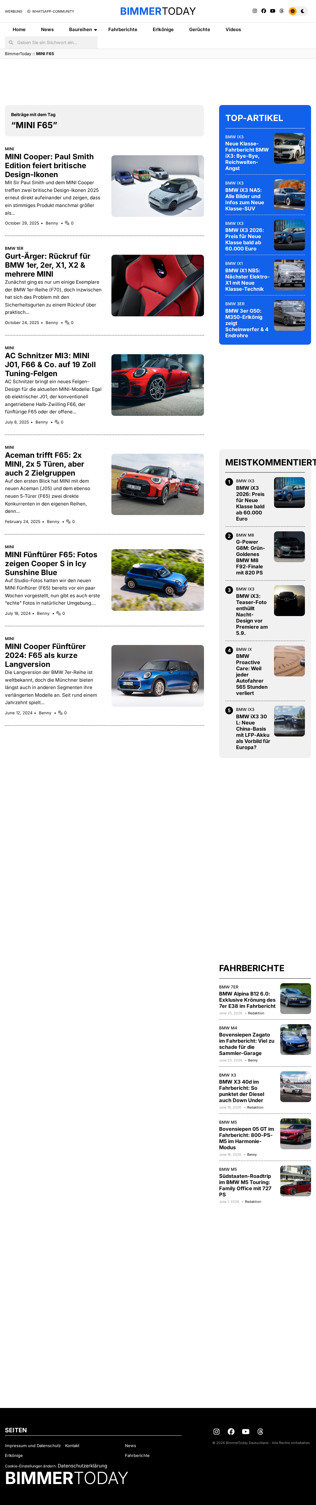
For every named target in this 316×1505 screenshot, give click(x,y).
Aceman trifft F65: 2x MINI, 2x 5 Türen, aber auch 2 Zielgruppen (44, 464)
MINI (9, 148)
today (158, 11)
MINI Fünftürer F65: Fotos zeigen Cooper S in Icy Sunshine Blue (51, 563)
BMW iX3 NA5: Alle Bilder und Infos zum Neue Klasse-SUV (244, 199)
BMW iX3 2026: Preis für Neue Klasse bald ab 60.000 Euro (244, 239)
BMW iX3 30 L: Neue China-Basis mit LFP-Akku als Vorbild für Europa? (253, 731)
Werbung (13, 11)
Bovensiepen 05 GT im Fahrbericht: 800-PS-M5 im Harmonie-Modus (246, 1138)
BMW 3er (235, 303)
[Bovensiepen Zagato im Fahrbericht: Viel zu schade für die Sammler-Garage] (295, 1039)
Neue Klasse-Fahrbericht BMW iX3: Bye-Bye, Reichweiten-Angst (247, 155)
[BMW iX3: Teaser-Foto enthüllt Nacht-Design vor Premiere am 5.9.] (289, 600)
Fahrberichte (122, 29)
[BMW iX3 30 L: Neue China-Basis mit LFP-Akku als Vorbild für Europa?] (289, 721)
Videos (233, 29)
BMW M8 (245, 535)
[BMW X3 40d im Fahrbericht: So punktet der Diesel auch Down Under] (295, 1086)
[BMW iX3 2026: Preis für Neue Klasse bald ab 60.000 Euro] (289, 235)
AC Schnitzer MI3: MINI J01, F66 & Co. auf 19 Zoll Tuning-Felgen (50, 364)
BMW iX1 (234, 263)
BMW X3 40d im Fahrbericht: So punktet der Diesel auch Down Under (241, 1091)
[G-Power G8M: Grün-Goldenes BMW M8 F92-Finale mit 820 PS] (289, 546)
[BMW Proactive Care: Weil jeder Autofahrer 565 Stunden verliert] (289, 661)
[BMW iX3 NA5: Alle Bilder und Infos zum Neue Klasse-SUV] (289, 194)
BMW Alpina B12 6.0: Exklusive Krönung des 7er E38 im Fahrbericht (247, 1000)
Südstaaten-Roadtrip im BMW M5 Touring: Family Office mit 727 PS (245, 1185)
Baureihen (80, 29)
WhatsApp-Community (52, 11)
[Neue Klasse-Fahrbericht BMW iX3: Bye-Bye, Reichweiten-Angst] (289, 148)
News (47, 29)
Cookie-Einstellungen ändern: (30, 1466)
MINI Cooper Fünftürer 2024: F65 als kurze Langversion (45, 655)
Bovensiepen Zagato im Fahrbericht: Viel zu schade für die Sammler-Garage (246, 1044)
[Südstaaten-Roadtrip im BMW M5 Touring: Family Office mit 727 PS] (295, 1181)
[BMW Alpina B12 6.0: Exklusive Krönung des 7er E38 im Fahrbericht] (295, 998)
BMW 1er (14, 248)
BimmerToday (18, 53)
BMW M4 (228, 1027)
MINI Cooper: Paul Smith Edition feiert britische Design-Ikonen (49, 165)
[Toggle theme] (298, 11)
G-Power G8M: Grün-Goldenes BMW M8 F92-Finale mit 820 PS (250, 557)
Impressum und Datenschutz (33, 1445)
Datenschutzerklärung (82, 1466)
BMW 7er (229, 986)
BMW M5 (228, 1122)
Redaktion (256, 1013)
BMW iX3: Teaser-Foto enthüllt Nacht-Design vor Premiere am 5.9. (252, 614)
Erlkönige (163, 29)
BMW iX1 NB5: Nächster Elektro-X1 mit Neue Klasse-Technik (247, 279)
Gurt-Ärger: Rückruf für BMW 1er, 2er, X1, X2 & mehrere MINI (47, 265)
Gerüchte (199, 29)
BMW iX (244, 649)
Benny (52, 223)
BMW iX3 (234, 136)
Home (19, 29)
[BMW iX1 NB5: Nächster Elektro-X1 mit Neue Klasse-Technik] (289, 275)
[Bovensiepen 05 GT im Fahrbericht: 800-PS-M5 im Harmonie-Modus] (295, 1133)
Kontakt (72, 1445)
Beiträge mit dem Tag (33, 114)
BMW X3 (227, 1075)
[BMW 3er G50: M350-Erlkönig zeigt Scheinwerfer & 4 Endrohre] (289, 315)
